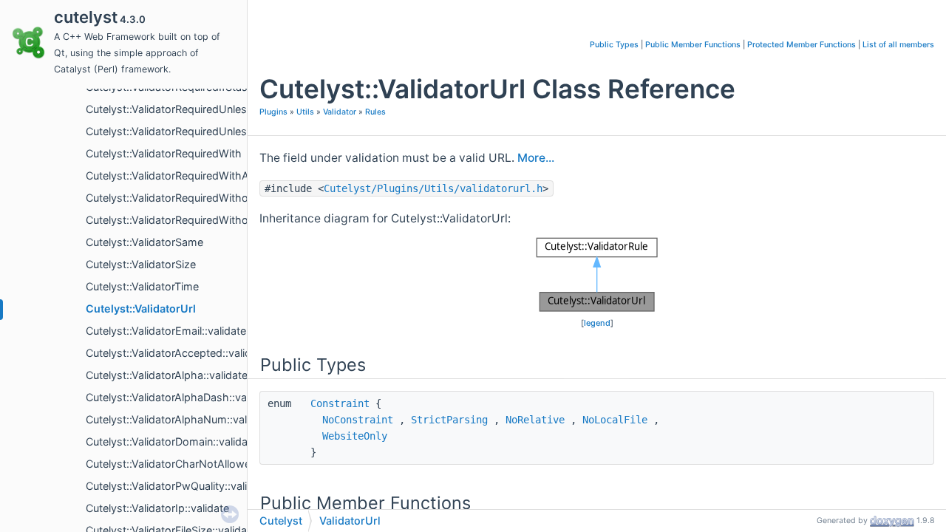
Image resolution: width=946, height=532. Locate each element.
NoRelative (535, 420)
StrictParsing (449, 420)
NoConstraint (357, 420)
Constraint (340, 403)
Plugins (273, 112)
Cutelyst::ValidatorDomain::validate (171, 441)
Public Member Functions (693, 45)
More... (535, 158)
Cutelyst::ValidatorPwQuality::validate (177, 486)
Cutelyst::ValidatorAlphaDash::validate (179, 397)
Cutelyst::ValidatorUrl (141, 308)
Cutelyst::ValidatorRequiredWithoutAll (178, 220)
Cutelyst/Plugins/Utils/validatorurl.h (433, 188)
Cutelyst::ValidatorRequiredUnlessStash (184, 131)
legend (597, 323)
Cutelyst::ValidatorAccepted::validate (176, 353)
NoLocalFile (614, 420)
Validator (339, 112)
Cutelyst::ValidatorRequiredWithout (172, 197)
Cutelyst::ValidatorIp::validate (157, 508)
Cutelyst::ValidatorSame (144, 242)
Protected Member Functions (801, 45)
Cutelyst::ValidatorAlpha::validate (167, 375)
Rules (375, 112)
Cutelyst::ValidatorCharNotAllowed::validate (194, 463)
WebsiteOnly (354, 436)
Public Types (614, 45)
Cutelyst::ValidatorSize (141, 264)
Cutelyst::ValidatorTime (142, 286)
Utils (305, 112)
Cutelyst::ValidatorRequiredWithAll (169, 175)
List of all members (898, 45)
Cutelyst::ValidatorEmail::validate (166, 330)
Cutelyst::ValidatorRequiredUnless (169, 109)
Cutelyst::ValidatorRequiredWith (164, 153)
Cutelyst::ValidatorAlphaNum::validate (178, 419)
